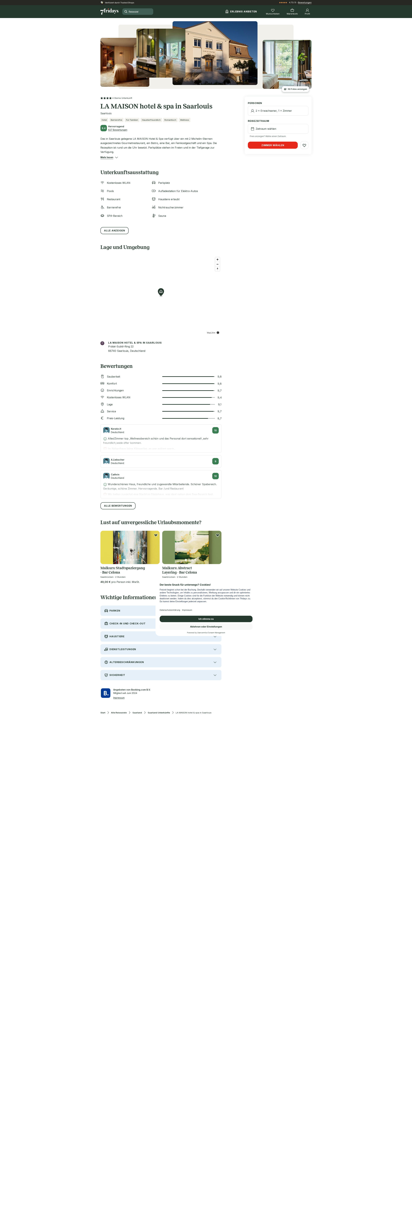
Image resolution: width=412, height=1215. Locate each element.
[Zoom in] (217, 259)
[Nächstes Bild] (154, 547)
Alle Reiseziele (119, 713)
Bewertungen (305, 2)
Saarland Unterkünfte (159, 713)
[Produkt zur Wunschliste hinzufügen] (156, 535)
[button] (106, 157)
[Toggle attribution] (218, 333)
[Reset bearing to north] (217, 268)
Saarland (137, 713)
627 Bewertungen (117, 129)
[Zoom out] (217, 264)
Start (102, 713)
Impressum (119, 697)
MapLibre (211, 332)
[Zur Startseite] (109, 11)
